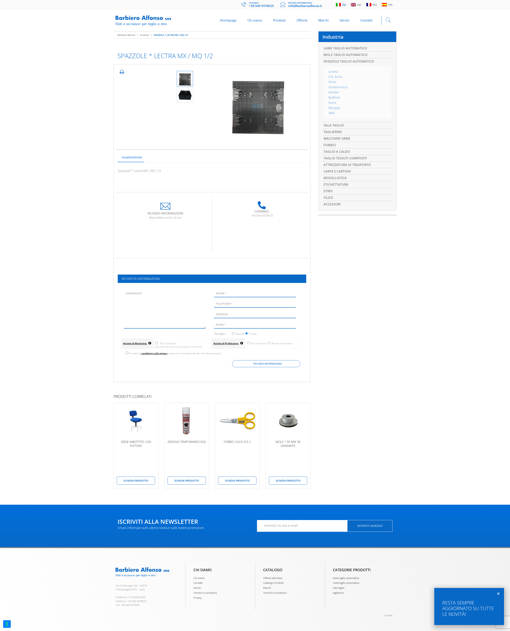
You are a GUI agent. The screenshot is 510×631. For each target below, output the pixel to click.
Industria (333, 36)
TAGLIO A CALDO (337, 151)
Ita (343, 5)
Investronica (338, 87)
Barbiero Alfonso (126, 34)
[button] (498, 593)
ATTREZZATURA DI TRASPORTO (347, 165)
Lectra (333, 71)
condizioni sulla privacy (154, 353)
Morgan (334, 107)
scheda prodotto (136, 480)
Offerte (302, 20)
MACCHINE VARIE (337, 138)
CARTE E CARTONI (337, 171)
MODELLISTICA (335, 178)
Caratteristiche (132, 157)
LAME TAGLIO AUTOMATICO (345, 48)
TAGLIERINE (333, 132)
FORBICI (330, 145)
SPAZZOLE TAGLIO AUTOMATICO (349, 61)
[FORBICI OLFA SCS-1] (237, 421)
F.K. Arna (335, 76)
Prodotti (279, 20)
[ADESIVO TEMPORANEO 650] (187, 421)
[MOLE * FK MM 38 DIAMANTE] (288, 421)
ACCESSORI (332, 204)
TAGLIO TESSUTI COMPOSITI (345, 158)
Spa (389, 5)
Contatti (366, 20)
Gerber (334, 92)
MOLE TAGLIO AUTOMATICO (346, 55)
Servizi (344, 20)
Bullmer (334, 97)
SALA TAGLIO (334, 125)
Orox (332, 81)
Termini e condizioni (205, 593)
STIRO (328, 191)
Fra (374, 5)
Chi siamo (254, 20)
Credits (388, 615)
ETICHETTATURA (336, 184)
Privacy (197, 598)
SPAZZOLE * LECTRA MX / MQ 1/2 (171, 34)
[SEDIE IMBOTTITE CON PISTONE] (136, 421)
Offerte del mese (272, 578)
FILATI (328, 197)
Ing (358, 5)
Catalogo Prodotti (273, 583)
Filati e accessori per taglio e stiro (141, 23)
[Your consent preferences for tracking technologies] (7, 624)
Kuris (332, 102)
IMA (332, 113)
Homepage (228, 20)
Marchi (323, 20)
